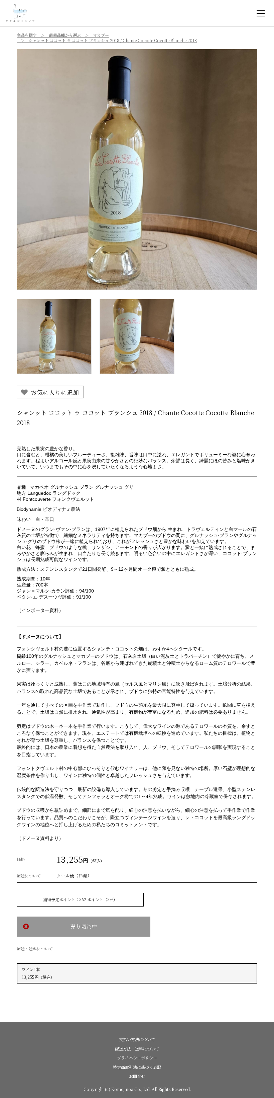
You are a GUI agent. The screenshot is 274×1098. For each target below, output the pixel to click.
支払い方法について (137, 1039)
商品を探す (27, 35)
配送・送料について (35, 948)
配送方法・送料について (137, 1048)
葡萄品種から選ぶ (65, 35)
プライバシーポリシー (137, 1058)
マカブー (101, 35)
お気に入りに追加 (55, 392)
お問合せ (137, 1076)
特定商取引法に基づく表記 (137, 1067)
